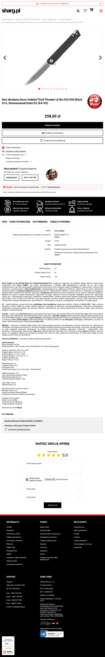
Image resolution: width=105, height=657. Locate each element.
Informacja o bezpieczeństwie (19, 429)
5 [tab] (51, 89)
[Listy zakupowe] (85, 11)
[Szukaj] (78, 11)
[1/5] (39, 455)
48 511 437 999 (30, 177)
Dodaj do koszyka (52, 125)
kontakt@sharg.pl (18, 607)
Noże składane (66, 19)
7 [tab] (57, 89)
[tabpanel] (52, 57)
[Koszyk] (93, 11)
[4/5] (53, 455)
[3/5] (48, 455)
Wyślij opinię (52, 505)
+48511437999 (16, 597)
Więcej (56, 237)
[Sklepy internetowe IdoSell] (52, 650)
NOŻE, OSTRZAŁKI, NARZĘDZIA (28, 19)
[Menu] (101, 11)
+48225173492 (16, 600)
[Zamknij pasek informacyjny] (100, 3)
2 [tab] (42, 89)
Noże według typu (50, 19)
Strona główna (8, 19)
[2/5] (44, 455)
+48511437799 (16, 593)
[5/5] (58, 455)
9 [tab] (63, 89)
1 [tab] (39, 89)
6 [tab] (54, 89)
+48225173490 (16, 603)
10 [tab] (66, 89)
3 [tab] (45, 89)
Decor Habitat (59, 231)
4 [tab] (48, 89)
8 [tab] (60, 89)
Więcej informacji (53, 187)
